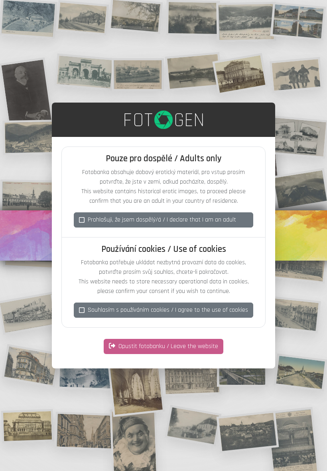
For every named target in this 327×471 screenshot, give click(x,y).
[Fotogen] (163, 120)
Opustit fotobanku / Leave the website (168, 346)
